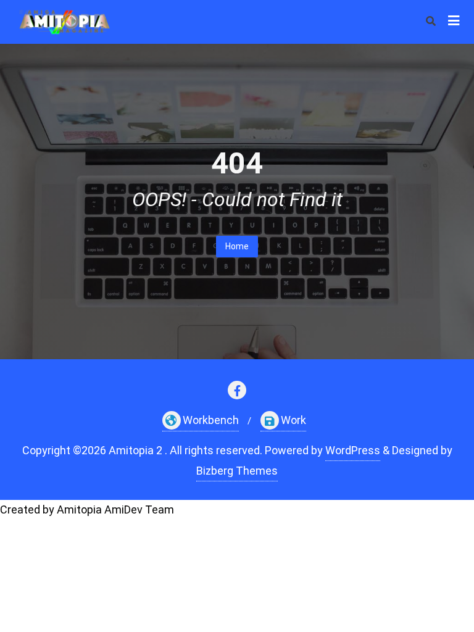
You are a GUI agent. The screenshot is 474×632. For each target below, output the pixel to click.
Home (237, 246)
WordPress (352, 450)
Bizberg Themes (237, 470)
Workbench (211, 420)
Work (293, 420)
